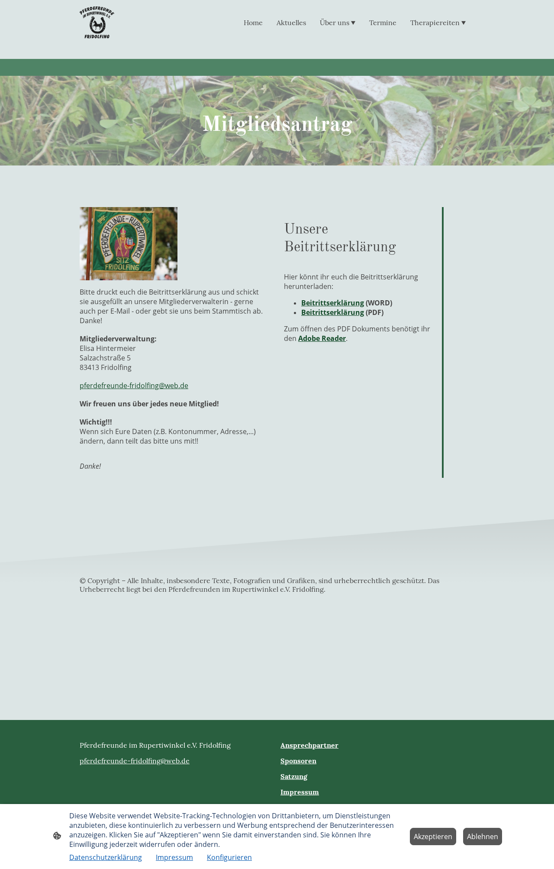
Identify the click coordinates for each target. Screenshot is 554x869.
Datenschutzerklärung (105, 857)
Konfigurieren (229, 857)
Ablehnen (482, 836)
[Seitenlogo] (97, 22)
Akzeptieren (433, 836)
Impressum (174, 857)
